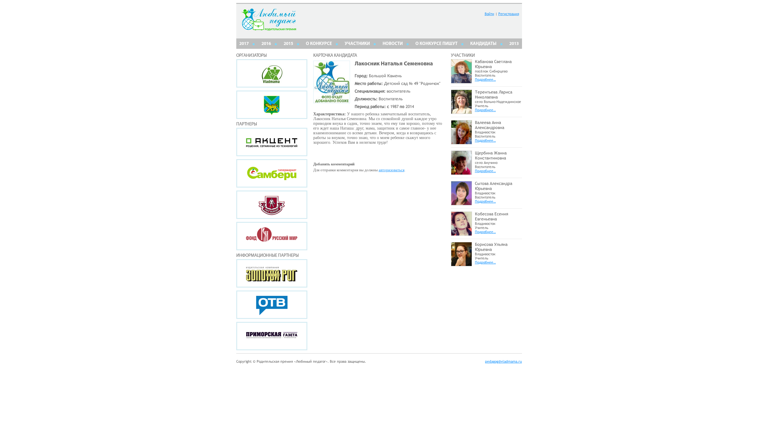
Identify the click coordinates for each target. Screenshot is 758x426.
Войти (489, 14)
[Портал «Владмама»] (271, 73)
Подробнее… (485, 80)
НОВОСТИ (393, 44)
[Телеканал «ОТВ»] (271, 305)
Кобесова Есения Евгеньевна (491, 216)
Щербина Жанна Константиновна (491, 155)
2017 (244, 44)
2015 (288, 44)
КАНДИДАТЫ (483, 44)
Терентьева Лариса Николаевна (493, 94)
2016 (266, 44)
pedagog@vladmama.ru (503, 361)
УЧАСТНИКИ (357, 44)
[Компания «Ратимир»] (271, 205)
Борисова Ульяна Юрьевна (491, 247)
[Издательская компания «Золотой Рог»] (271, 273)
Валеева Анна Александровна (489, 125)
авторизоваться (391, 170)
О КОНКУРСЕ (319, 44)
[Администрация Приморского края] (271, 105)
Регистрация (508, 14)
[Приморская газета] (271, 336)
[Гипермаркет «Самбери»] (271, 173)
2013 (514, 44)
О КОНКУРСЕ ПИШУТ (436, 44)
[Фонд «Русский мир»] (271, 236)
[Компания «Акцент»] (271, 142)
